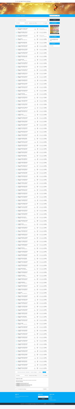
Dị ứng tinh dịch (20, 292)
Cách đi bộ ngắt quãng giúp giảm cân (23, 254)
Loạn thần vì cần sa (20, 114)
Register (51, 1)
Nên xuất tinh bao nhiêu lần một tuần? (23, 117)
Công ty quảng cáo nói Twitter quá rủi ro (23, 107)
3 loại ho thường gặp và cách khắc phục (23, 237)
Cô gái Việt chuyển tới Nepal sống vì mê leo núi (24, 162)
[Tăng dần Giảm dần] (40, 372)
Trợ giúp (23, 15)
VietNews (19, 39)
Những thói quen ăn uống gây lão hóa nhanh (24, 196)
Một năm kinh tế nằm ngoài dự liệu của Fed (24, 90)
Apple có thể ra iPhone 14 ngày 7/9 (23, 182)
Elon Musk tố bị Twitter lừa (21, 275)
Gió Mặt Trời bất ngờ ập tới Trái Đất (23, 220)
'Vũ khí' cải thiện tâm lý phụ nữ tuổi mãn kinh (24, 131)
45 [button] (43, 375)
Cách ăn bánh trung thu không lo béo (23, 169)
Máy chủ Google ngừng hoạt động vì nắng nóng (24, 350)
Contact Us (51, 396)
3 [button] (39, 375)
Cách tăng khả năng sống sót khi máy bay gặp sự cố (25, 186)
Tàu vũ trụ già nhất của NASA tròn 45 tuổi (23, 158)
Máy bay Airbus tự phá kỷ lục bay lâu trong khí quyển (25, 333)
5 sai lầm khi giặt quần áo (21, 282)
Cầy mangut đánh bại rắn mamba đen (23, 83)
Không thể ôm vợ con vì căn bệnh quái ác (23, 206)
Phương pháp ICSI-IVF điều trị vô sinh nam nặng (24, 285)
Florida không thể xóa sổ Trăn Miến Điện (23, 49)
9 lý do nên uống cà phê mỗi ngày (22, 172)
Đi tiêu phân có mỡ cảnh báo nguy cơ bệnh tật (24, 306)
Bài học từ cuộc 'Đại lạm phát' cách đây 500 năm (25, 69)
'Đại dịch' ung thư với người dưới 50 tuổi (23, 124)
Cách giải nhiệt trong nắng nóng (22, 42)
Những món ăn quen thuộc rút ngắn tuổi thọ (24, 299)
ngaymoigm (20, 36)
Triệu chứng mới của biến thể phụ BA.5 (23, 347)
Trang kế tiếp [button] (45, 375)
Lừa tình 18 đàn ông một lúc (22, 268)
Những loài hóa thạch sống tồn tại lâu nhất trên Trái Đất (26, 76)
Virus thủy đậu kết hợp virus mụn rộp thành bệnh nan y (25, 189)
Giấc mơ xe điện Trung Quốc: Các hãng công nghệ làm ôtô (26, 165)
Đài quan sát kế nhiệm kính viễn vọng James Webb (25, 66)
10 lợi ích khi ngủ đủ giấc (21, 93)
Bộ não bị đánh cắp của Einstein (22, 258)
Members (51, 398)
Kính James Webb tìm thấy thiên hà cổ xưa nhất (24, 357)
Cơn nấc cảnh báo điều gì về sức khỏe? (23, 302)
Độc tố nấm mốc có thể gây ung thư (23, 340)
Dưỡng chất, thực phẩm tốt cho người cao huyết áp (25, 73)
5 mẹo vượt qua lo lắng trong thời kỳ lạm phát (24, 309)
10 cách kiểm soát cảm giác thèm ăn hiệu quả (24, 330)
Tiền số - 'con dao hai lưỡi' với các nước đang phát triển (26, 230)
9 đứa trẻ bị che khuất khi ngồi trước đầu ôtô (24, 244)
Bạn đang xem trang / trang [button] (33, 375)
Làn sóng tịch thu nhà (21, 59)
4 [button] (40, 375)
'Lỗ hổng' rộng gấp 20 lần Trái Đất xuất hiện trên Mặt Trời (26, 45)
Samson (45, 32)
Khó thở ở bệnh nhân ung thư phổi (22, 148)
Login (47, 1)
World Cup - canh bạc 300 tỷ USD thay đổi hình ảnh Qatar (26, 100)
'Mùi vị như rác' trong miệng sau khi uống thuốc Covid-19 (26, 179)
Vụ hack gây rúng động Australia (22, 138)
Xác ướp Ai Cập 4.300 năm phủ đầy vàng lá (24, 52)
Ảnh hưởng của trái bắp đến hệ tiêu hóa (23, 251)
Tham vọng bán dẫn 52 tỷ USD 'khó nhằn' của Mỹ (25, 145)
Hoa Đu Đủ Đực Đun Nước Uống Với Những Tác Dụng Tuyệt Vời (27, 35)
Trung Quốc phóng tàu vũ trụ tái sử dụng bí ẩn (24, 278)
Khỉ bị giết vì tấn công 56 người (22, 316)
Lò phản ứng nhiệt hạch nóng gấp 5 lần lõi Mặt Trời (25, 354)
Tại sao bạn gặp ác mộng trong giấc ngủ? (24, 326)
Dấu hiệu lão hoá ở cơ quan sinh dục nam (23, 261)
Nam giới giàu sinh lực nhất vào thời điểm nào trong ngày (26, 210)
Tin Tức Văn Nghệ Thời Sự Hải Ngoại (23, 1)
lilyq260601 (19, 29)
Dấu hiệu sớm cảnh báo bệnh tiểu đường (23, 213)
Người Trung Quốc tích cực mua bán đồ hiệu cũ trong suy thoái (27, 141)
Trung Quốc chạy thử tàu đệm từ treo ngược (24, 227)
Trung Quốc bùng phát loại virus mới (23, 234)
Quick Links (18, 15)
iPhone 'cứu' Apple (20, 323)
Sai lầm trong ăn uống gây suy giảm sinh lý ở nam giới (25, 203)
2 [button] (38, 375)
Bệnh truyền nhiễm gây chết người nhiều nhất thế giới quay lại (26, 121)
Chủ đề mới (18, 375)
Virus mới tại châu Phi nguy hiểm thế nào (23, 364)
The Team (51, 397)
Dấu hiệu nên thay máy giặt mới (22, 155)
